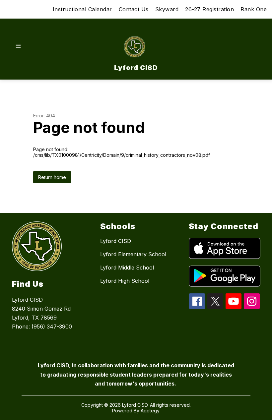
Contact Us (134, 9)
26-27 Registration (209, 9)
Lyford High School (124, 280)
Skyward (167, 9)
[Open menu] (18, 46)
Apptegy (150, 410)
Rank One (253, 9)
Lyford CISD (115, 241)
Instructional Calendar (82, 9)
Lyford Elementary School (133, 254)
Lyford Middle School (127, 267)
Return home (52, 177)
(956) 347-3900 (52, 326)
